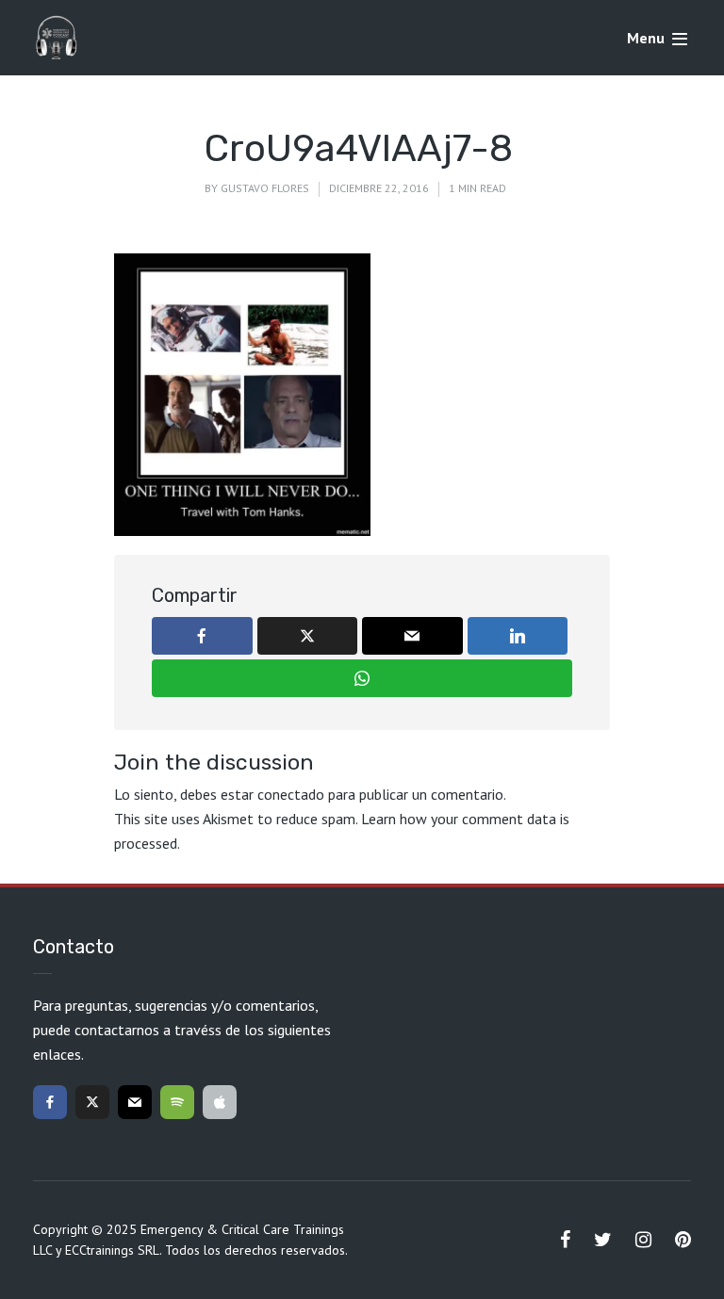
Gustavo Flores (265, 188)
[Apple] (220, 1102)
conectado (290, 794)
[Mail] (135, 1102)
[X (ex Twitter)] (92, 1102)
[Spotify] (177, 1102)
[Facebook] (50, 1102)
